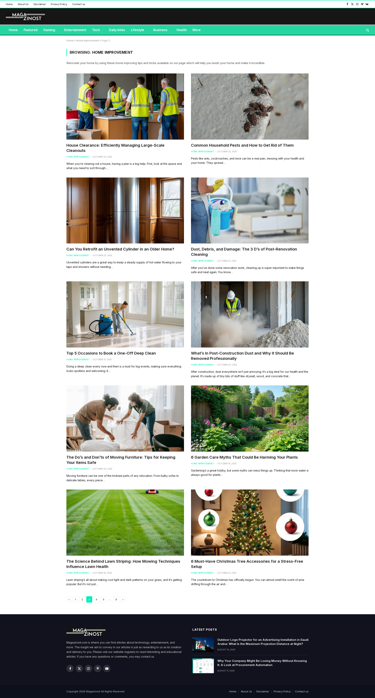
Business (160, 30)
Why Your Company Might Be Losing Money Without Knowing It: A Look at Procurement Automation (262, 663)
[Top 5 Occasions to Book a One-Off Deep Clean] (125, 314)
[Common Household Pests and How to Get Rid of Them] (250, 106)
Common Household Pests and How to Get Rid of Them (243, 145)
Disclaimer (40, 4)
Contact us (78, 4)
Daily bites (117, 30)
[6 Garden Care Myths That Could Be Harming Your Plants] (250, 418)
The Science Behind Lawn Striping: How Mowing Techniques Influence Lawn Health (123, 564)
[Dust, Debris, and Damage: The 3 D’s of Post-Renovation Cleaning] (250, 210)
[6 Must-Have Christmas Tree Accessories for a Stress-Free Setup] (250, 522)
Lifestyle (137, 30)
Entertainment (75, 30)
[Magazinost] (25, 16)
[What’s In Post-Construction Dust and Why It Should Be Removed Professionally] (250, 314)
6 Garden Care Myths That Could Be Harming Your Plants (245, 457)
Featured (31, 30)
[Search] (367, 30)
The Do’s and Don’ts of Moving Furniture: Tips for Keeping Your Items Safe (120, 460)
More (197, 30)
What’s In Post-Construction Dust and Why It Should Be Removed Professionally (242, 356)
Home (9, 4)
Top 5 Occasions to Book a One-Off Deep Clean (111, 353)
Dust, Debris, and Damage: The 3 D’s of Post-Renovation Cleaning (244, 252)
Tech (96, 30)
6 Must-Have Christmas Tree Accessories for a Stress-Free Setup (247, 564)
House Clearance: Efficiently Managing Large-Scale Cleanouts (115, 148)
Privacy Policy (59, 4)
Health (182, 30)
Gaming (49, 30)
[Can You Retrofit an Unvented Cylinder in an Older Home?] (125, 210)
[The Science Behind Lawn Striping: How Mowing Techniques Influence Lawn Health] (125, 522)
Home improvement (87, 40)
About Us (23, 4)
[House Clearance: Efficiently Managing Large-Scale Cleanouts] (125, 106)
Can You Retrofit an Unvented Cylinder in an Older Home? (120, 249)
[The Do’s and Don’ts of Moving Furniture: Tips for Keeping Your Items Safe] (125, 418)
